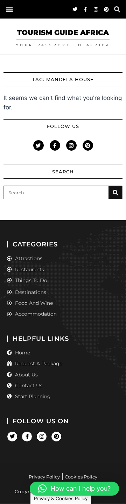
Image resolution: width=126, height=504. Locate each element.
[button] (9, 9)
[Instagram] (96, 9)
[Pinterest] (106, 9)
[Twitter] (75, 9)
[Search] (115, 192)
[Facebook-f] (85, 9)
